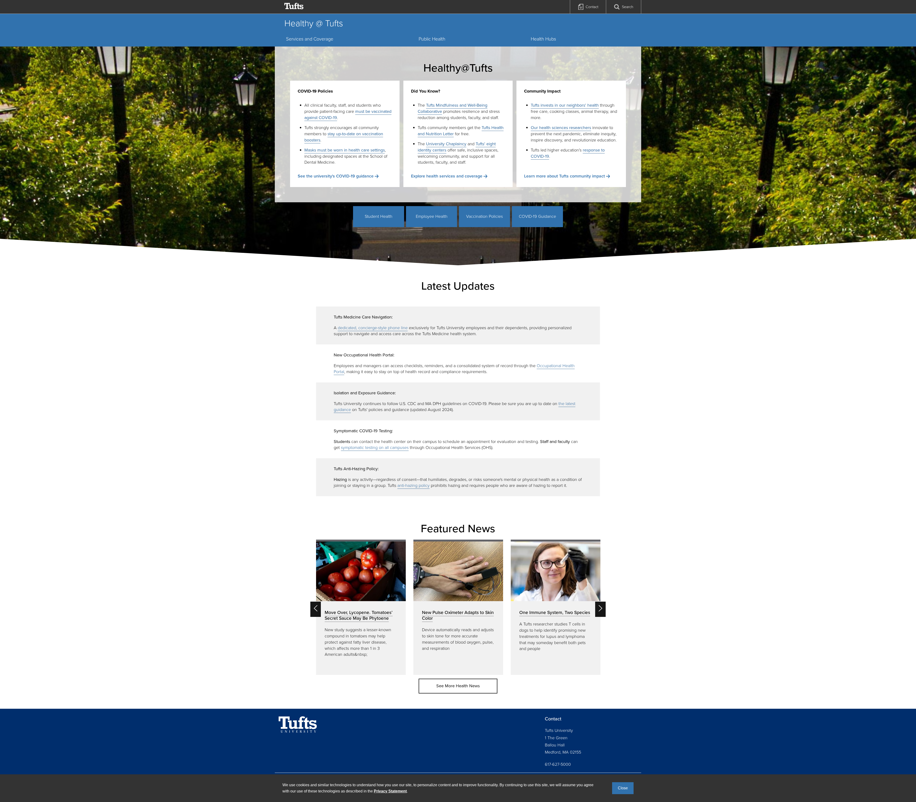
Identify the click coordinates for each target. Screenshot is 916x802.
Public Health (432, 38)
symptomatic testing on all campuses (375, 447)
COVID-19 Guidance (537, 216)
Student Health (378, 216)
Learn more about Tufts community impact (564, 176)
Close (623, 788)
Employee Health (432, 216)
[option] (361, 607)
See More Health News (458, 686)
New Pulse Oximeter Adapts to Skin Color (458, 615)
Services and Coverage (309, 38)
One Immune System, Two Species (554, 612)
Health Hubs (543, 38)
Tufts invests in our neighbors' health (565, 105)
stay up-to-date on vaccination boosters (343, 137)
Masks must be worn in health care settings (344, 150)
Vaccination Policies (484, 216)
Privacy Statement (390, 791)
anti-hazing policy (413, 485)
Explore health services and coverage (446, 176)
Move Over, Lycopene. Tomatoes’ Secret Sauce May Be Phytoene (359, 615)
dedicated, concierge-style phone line (373, 328)
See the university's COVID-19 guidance (336, 176)
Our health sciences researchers (561, 128)
